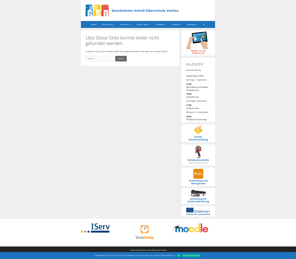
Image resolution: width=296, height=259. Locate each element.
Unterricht (175, 24)
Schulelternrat (192, 97)
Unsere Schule (107, 24)
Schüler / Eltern (142, 24)
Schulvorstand (192, 108)
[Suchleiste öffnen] (204, 24)
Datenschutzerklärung (191, 255)
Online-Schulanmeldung (198, 138)
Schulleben (160, 24)
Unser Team (124, 24)
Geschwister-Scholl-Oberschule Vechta (145, 10)
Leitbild (94, 24)
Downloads (191, 24)
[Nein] (293, 255)
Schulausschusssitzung (196, 119)
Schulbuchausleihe (198, 160)
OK (178, 255)
